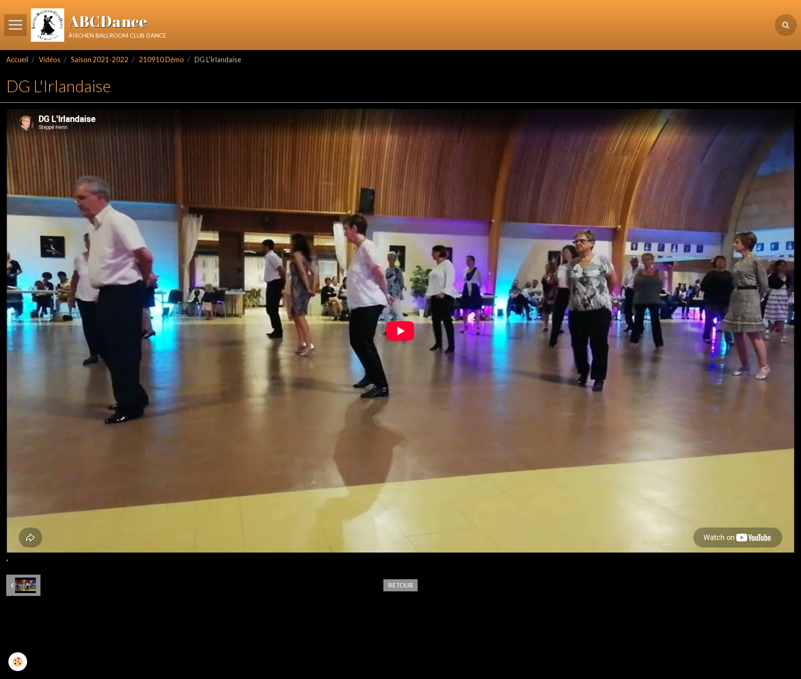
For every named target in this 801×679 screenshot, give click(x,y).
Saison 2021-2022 (99, 60)
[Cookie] (17, 661)
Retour (400, 585)
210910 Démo (161, 60)
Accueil (17, 60)
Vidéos (49, 60)
